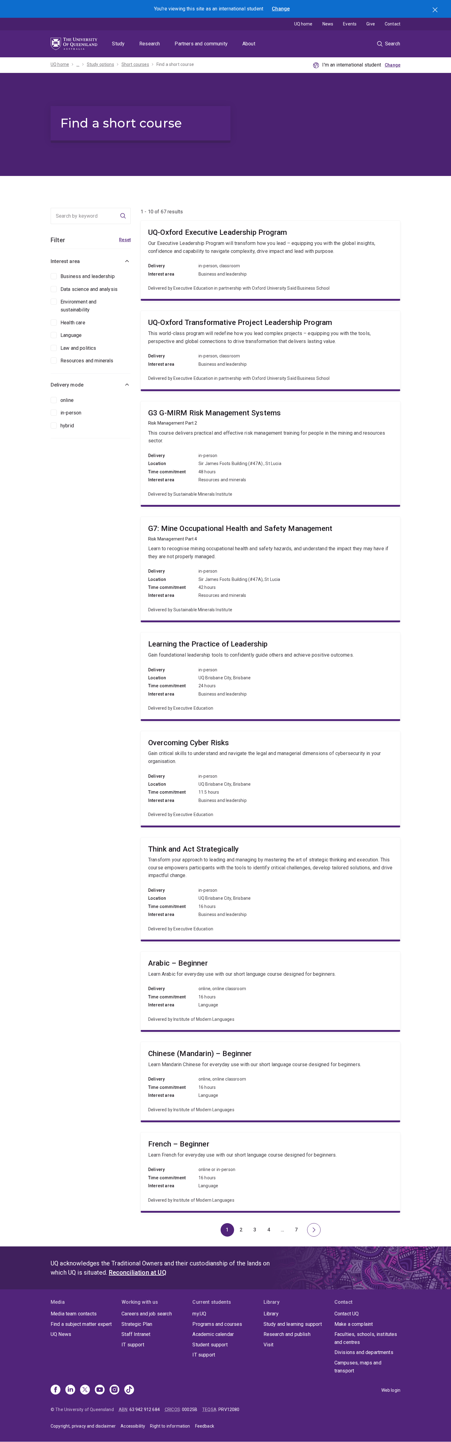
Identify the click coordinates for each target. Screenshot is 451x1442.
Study (118, 44)
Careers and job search (146, 1314)
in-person (70, 413)
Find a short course (175, 64)
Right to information (170, 1426)
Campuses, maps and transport (357, 1367)
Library (271, 1314)
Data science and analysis (89, 289)
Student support (209, 1345)
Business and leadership (87, 276)
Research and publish (287, 1334)
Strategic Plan (136, 1324)
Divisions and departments (363, 1352)
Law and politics (78, 348)
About (248, 44)
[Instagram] (114, 1390)
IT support (132, 1345)
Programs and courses (217, 1324)
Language (71, 335)
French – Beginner (270, 1171)
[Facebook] (55, 1390)
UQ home (303, 23)
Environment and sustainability (78, 306)
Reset (125, 239)
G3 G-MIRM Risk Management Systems (270, 453)
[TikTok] (129, 1390)
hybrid (67, 426)
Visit (269, 1345)
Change (281, 9)
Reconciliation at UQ (137, 1272)
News (327, 23)
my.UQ (199, 1314)
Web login (390, 1390)
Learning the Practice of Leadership (270, 675)
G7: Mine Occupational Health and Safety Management (270, 568)
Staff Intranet (135, 1334)
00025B (189, 1409)
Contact (392, 23)
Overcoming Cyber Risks (270, 778)
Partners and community (201, 44)
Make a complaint (353, 1324)
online (67, 400)
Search (436, 10)
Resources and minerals (87, 361)
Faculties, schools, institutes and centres (365, 1338)
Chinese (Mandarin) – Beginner (270, 1081)
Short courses (135, 64)
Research (149, 44)
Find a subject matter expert (81, 1324)
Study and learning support (293, 1324)
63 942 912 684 (144, 1409)
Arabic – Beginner (270, 991)
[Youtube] (100, 1390)
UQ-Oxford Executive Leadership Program (270, 260)
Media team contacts (74, 1314)
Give (370, 23)
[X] (85, 1390)
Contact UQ (346, 1314)
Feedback (204, 1426)
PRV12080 (228, 1409)
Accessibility (133, 1426)
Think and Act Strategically (270, 888)
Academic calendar (213, 1334)
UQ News (61, 1334)
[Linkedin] (70, 1390)
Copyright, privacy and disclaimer (83, 1426)
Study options (100, 64)
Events (350, 23)
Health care (72, 323)
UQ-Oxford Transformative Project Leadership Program (270, 350)
